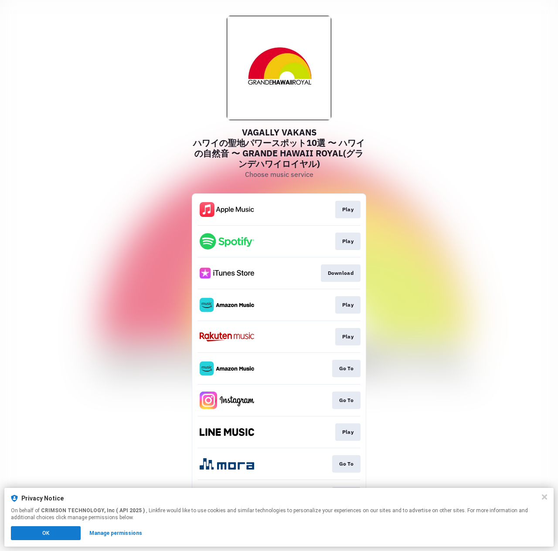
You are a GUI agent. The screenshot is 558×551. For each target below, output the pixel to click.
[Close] (544, 497)
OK (45, 533)
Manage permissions (115, 533)
